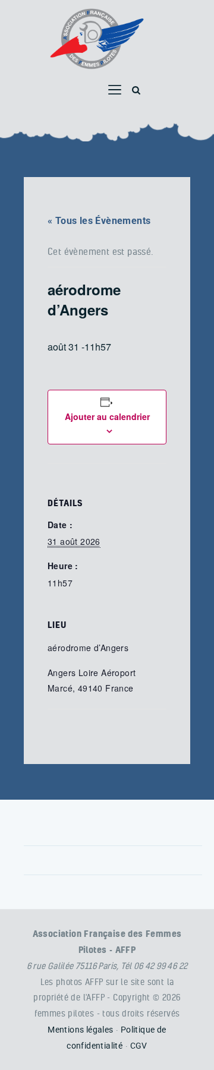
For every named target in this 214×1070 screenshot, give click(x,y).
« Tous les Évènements (99, 220)
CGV (138, 1045)
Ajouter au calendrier (107, 416)
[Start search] (136, 91)
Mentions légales (80, 1029)
